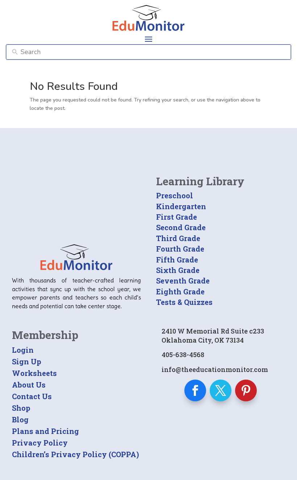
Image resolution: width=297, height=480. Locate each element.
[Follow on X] (220, 390)
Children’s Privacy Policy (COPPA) (75, 454)
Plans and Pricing (45, 431)
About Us (29, 384)
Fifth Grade (177, 259)
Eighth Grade (180, 291)
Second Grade (181, 227)
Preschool (174, 195)
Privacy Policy (40, 442)
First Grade (176, 217)
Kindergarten (181, 206)
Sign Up (26, 361)
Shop (21, 408)
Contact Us (32, 396)
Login (23, 350)
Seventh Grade (183, 280)
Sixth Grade (178, 270)
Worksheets (34, 373)
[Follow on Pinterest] (246, 390)
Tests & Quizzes (184, 302)
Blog (20, 419)
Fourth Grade (180, 248)
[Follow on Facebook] (195, 390)
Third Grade (178, 238)
